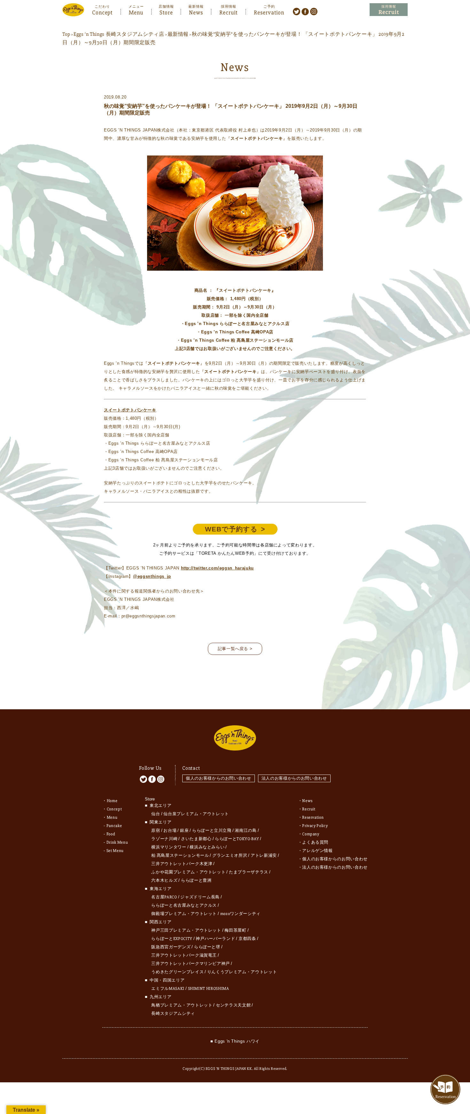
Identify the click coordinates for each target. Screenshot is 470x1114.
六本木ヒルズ (164, 880)
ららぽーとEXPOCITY (171, 938)
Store (166, 12)
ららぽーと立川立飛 (211, 830)
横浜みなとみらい (207, 847)
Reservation (269, 12)
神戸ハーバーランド (215, 938)
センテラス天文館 (233, 1005)
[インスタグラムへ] (313, 11)
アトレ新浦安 (264, 855)
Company (310, 834)
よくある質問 (315, 842)
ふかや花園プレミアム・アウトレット (188, 872)
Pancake (114, 825)
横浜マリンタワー (168, 847)
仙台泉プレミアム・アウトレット (196, 813)
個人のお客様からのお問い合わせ (218, 778)
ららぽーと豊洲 (196, 880)
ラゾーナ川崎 (164, 838)
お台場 (169, 830)
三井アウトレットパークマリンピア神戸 (190, 963)
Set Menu (115, 850)
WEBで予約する (231, 529)
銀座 (184, 830)
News (196, 12)
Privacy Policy (315, 825)
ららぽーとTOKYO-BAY (237, 838)
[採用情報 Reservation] (389, 9)
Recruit (228, 12)
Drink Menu (117, 842)
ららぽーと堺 (207, 947)
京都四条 (247, 938)
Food (110, 834)
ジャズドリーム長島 (200, 897)
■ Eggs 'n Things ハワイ (235, 1041)
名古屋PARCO (164, 897)
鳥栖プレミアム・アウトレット (181, 1005)
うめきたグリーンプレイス (177, 972)
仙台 (155, 813)
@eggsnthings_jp (152, 576)
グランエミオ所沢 (229, 855)
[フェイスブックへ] (305, 11)
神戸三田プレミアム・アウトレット (186, 930)
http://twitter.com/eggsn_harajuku (217, 568)
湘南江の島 (245, 830)
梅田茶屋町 (235, 930)
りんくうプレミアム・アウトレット (242, 972)
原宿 (155, 830)
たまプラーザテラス (248, 872)
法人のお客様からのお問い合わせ (294, 778)
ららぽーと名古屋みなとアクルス (184, 905)
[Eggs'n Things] (73, 12)
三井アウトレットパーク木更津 (181, 863)
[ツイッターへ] (296, 11)
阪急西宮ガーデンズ (171, 947)
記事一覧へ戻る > (235, 648)
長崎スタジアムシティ (173, 1013)
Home (112, 800)
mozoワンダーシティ (240, 913)
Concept (102, 12)
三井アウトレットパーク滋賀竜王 (184, 955)
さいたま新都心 (196, 838)
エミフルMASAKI (167, 988)
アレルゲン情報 (317, 850)
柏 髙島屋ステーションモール (180, 855)
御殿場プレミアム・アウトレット (184, 913)
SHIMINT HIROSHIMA (208, 988)
